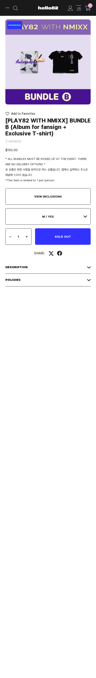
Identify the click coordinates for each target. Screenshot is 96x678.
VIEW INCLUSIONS (48, 196)
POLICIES (13, 280)
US (79, 8)
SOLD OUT (63, 237)
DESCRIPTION (16, 267)
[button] (20, 113)
